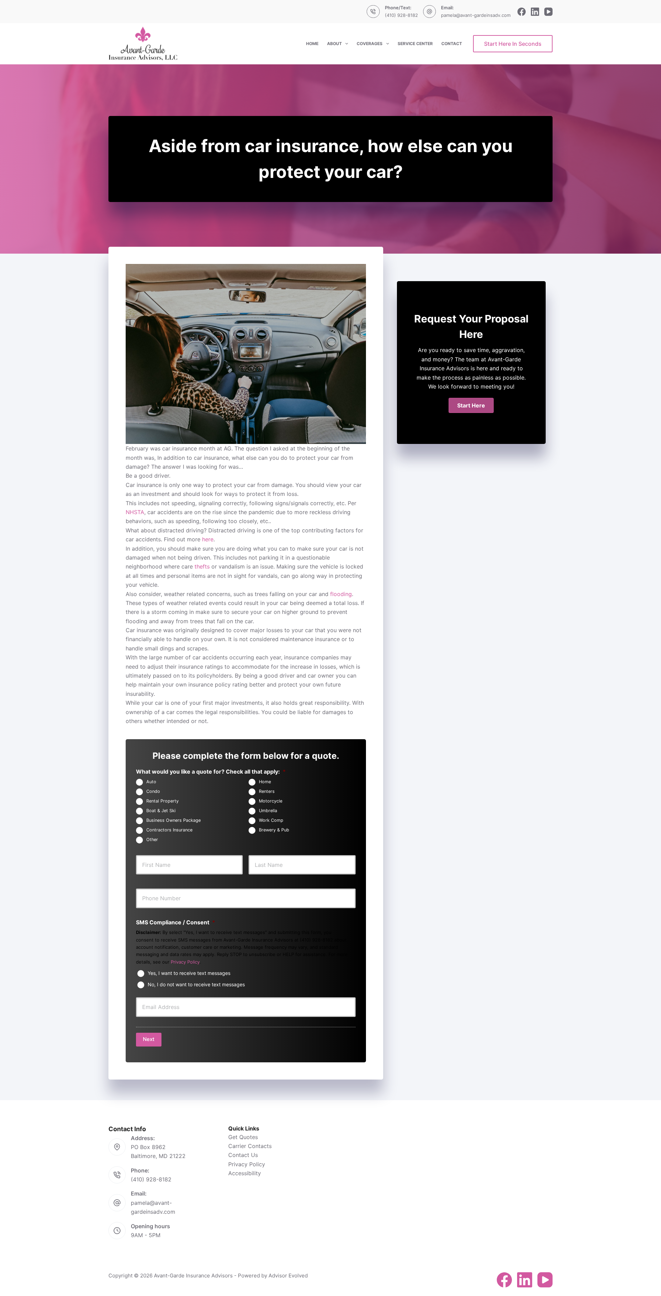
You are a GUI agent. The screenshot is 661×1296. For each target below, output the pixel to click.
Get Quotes (243, 1137)
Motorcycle (270, 801)
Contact (451, 43)
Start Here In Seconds (513, 43)
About (334, 43)
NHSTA (135, 512)
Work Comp (271, 820)
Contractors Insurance (169, 829)
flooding (341, 594)
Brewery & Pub (274, 829)
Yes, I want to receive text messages (189, 973)
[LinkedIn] (535, 12)
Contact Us (243, 1154)
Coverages (369, 43)
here (207, 539)
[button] (471, 405)
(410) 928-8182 (401, 15)
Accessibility (244, 1173)
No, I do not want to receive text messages (196, 984)
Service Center (415, 43)
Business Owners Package (173, 820)
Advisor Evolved (288, 1275)
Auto (151, 781)
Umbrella (268, 810)
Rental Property (162, 801)
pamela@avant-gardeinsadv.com (476, 15)
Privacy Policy (185, 962)
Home (312, 43)
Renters (267, 791)
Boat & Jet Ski (161, 810)
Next (149, 1039)
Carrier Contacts (250, 1146)
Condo (153, 791)
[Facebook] (521, 12)
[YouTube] (548, 12)
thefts (202, 566)
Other (152, 839)
